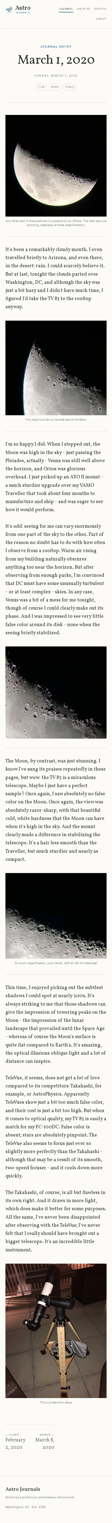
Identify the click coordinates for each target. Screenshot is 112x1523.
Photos (100, 8)
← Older (15, 1442)
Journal (66, 8)
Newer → (44, 1442)
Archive (84, 8)
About (101, 18)
